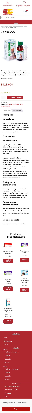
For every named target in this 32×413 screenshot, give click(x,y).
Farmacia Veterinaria (18, 26)
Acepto (16, 409)
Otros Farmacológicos (13, 104)
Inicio (2, 26)
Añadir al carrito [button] (8, 260)
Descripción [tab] (7, 110)
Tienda (6, 26)
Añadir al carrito (15, 97)
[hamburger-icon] (16, 22)
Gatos (10, 26)
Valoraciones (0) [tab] (17, 110)
